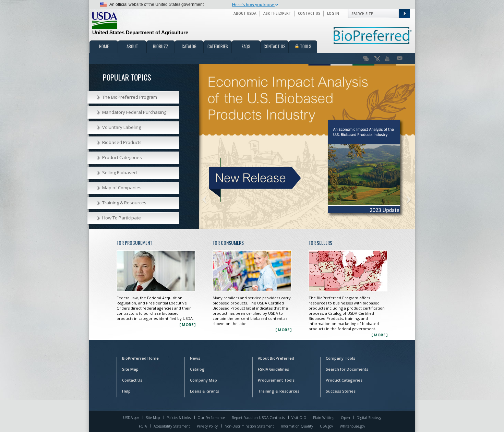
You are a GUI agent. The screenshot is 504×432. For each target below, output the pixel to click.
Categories (217, 46)
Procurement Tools (276, 380)
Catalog (189, 46)
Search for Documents (347, 369)
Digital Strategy (369, 417)
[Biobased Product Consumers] (252, 272)
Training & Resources (124, 203)
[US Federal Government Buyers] (156, 272)
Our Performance (211, 417)
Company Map (203, 380)
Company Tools (340, 358)
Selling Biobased (119, 172)
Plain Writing (324, 417)
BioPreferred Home (140, 358)
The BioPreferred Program (129, 97)
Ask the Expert (277, 13)
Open (346, 417)
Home (104, 46)
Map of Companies (122, 187)
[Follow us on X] (377, 58)
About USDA (244, 13)
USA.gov (326, 426)
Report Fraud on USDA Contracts (258, 417)
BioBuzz (160, 46)
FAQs (246, 46)
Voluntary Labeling (121, 127)
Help (126, 391)
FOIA (143, 426)
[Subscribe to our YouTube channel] (388, 58)
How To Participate (121, 218)
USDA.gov (131, 417)
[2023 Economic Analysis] (307, 145)
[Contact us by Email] (400, 58)
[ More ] (187, 324)
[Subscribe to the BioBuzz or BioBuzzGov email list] (366, 58)
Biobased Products (122, 142)
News (195, 358)
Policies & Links (179, 417)
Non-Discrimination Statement (249, 426)
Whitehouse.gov (352, 426)
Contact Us (309, 13)
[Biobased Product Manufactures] (348, 272)
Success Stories (341, 391)
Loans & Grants (204, 391)
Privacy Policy (207, 426)
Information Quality (297, 426)
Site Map (130, 369)
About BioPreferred (276, 358)
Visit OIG (298, 417)
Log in (333, 13)
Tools (305, 46)
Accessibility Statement (172, 426)
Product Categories (122, 157)
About (132, 46)
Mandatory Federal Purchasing (134, 112)
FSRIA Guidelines (273, 369)
